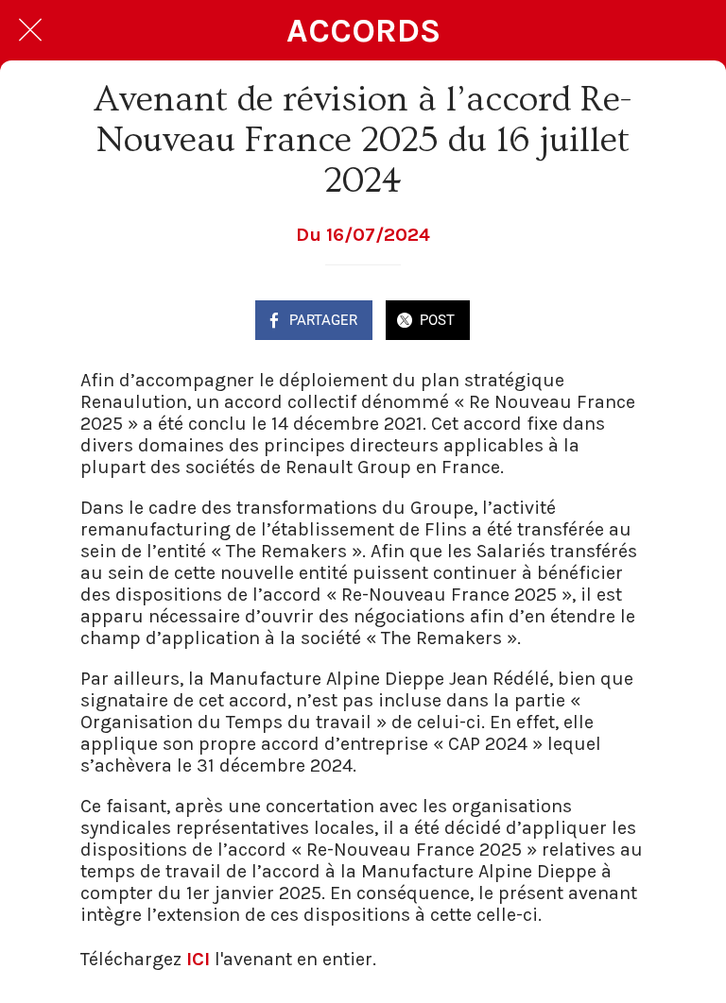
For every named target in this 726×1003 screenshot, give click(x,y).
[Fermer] (30, 30)
